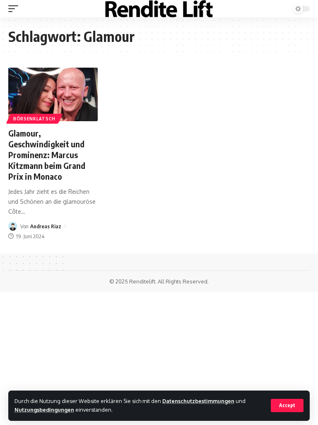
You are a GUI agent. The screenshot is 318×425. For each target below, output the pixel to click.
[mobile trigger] (15, 8)
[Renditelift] (159, 8)
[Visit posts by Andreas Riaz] (12, 226)
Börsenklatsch (34, 118)
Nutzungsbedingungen (44, 409)
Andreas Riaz (45, 226)
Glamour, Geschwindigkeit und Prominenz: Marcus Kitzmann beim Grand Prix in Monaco (46, 154)
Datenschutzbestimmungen (198, 401)
